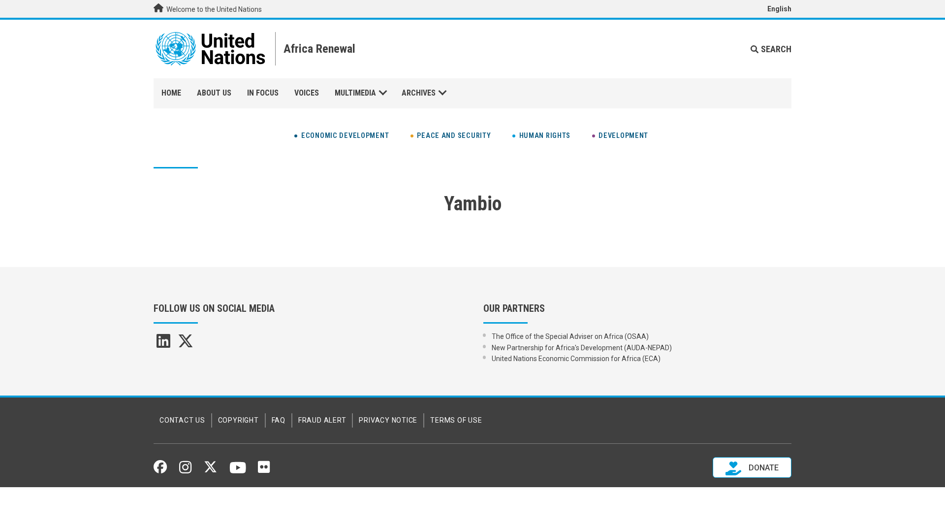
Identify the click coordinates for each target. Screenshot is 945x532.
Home (171, 93)
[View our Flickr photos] (264, 470)
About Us (214, 93)
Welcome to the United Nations (213, 9)
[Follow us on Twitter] (210, 470)
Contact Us (182, 420)
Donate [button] (763, 467)
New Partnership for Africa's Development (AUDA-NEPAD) (582, 348)
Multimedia (355, 93)
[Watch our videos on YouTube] (238, 472)
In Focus (263, 93)
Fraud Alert (322, 420)
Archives (419, 93)
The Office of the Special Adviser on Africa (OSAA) (570, 336)
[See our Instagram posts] (185, 471)
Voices (306, 93)
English (779, 9)
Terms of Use (456, 420)
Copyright (238, 420)
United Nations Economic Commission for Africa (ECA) (576, 359)
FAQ (278, 420)
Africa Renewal (319, 49)
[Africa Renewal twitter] (185, 344)
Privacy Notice (388, 420)
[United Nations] (210, 49)
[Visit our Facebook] (160, 470)
